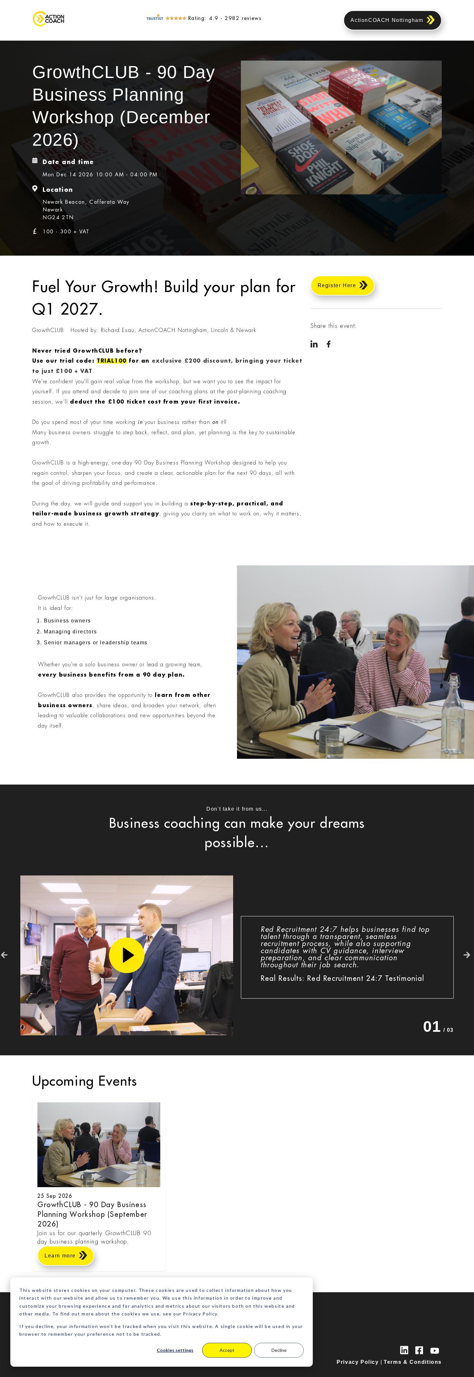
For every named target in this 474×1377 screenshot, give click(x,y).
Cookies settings (175, 1350)
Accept (227, 1350)
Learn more (60, 1255)
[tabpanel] (347, 957)
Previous (4, 955)
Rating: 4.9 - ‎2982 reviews (225, 18)
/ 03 (438, 1026)
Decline (279, 1350)
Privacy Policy (358, 1362)
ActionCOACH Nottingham (387, 20)
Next (467, 955)
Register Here (337, 285)
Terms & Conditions (413, 1362)
